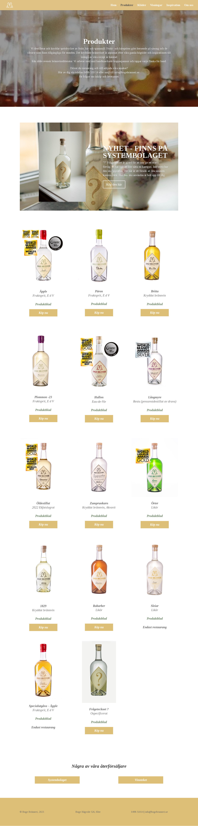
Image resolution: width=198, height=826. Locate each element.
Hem (113, 5)
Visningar (156, 5)
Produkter (127, 5)
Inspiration (173, 5)
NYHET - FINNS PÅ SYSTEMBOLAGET (135, 151)
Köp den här (114, 184)
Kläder (141, 5)
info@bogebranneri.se (127, 72)
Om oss (188, 5)
